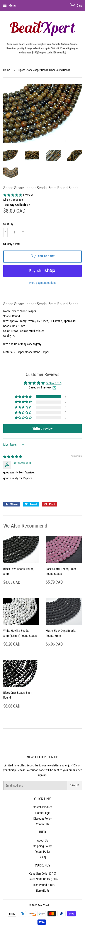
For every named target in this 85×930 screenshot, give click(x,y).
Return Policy (42, 851)
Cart (79, 5)
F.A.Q (42, 857)
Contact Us (42, 824)
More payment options (42, 282)
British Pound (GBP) (42, 885)
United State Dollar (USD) (43, 879)
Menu (12, 5)
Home (6, 70)
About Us (42, 840)
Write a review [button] (42, 429)
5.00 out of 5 (53, 383)
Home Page (42, 813)
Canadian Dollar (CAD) (42, 873)
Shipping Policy (42, 846)
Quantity (8, 224)
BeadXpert (43, 905)
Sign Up (74, 785)
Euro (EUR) (42, 890)
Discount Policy (42, 818)
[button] (13, 195)
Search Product (42, 807)
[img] (12, 457)
